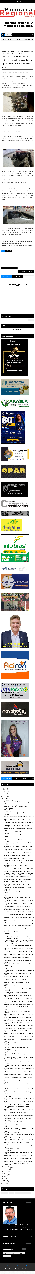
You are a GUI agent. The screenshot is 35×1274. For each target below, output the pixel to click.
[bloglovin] (15, 1268)
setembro (7, 1168)
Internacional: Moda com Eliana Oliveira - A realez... (18, 1057)
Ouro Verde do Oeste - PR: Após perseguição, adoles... (17, 964)
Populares (17, 778)
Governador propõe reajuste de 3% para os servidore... (16, 813)
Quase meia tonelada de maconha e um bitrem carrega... (18, 1018)
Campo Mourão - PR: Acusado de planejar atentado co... (19, 1135)
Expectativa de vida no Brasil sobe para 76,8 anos (18, 937)
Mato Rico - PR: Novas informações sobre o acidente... (17, 1113)
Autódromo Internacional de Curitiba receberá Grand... (17, 840)
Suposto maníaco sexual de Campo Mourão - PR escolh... (18, 1062)
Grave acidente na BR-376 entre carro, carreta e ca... (18, 1059)
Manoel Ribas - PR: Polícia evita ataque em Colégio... (16, 885)
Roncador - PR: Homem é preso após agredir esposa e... (17, 1011)
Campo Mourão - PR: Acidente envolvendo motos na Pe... (18, 1043)
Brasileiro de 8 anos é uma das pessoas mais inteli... (19, 1161)
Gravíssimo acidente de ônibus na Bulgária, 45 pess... (17, 995)
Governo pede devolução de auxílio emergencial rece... (18, 802)
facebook (17, 276)
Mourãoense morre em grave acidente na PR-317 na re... (18, 1075)
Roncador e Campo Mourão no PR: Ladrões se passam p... (17, 983)
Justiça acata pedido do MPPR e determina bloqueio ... (17, 980)
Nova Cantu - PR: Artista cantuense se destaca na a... (18, 856)
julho (5, 1171)
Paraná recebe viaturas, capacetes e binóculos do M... (18, 912)
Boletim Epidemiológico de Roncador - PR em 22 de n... (18, 1015)
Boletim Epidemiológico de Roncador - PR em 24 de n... (18, 955)
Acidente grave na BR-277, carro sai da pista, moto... (19, 1128)
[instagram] (20, 1)
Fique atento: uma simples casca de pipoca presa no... (18, 1031)
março (6, 1178)
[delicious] (32, 1268)
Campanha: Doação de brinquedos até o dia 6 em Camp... (18, 843)
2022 (4, 795)
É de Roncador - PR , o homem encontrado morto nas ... (19, 1089)
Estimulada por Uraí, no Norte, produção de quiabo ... (18, 1026)
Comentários (28, 778)
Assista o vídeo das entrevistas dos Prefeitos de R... (19, 924)
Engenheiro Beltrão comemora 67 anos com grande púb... (17, 907)
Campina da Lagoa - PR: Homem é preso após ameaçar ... (17, 1119)
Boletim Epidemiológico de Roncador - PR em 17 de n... (18, 1110)
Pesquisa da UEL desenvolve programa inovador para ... (18, 1152)
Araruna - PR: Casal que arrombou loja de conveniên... (16, 1095)
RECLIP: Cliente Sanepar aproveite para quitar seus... (17, 891)
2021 (4, 796)
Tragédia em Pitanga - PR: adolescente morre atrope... (17, 865)
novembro (7, 800)
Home (3, 50)
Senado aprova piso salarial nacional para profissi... (18, 940)
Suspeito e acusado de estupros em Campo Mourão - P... (17, 1106)
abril (5, 1176)
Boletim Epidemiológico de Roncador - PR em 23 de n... (18, 986)
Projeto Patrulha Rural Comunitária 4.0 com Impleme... (17, 932)
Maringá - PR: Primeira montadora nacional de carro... (17, 945)
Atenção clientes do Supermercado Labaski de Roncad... (17, 853)
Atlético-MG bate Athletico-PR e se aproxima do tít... (18, 1122)
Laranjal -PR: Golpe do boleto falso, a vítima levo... (18, 938)
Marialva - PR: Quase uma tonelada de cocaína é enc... (18, 1081)
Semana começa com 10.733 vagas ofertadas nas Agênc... (18, 835)
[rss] (22, 1268)
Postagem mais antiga (25, 271)
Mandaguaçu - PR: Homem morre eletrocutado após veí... (18, 952)
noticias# (8, 250)
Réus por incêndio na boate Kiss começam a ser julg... (18, 829)
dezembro (7, 798)
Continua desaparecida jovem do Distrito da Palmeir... (17, 929)
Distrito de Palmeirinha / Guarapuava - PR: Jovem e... (18, 1084)
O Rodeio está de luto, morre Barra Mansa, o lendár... (17, 977)
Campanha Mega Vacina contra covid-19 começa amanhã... (18, 1078)
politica (27, 1193)
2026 (4, 788)
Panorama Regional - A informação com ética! (18, 24)
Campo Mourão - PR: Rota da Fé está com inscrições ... (16, 992)
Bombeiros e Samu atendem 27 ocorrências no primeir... (18, 826)
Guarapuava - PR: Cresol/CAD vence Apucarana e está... (18, 1037)
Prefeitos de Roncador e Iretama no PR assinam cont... (18, 967)
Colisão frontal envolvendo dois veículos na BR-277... (18, 877)
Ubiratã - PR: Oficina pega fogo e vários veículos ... (18, 935)
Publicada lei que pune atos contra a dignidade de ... (19, 1004)
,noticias (26, 72)
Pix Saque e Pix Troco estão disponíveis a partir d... (18, 838)
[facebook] (14, 1)
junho (6, 1173)
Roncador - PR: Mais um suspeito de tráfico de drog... (17, 1143)
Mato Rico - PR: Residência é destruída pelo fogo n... (18, 915)
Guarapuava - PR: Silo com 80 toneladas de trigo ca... (18, 1155)
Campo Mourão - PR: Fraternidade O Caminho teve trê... (19, 970)
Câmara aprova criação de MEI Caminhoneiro (17, 1104)
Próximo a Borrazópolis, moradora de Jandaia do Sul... (18, 849)
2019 (4, 1182)
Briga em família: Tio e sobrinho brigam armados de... (18, 1054)
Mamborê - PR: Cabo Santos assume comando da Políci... (18, 869)
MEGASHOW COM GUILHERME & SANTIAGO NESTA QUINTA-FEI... (17, 942)
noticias (8, 50)
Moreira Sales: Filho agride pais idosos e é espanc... (18, 805)
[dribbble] (19, 1268)
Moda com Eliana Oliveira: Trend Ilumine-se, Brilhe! (18, 860)
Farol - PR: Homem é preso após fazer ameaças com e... (18, 1023)
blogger (6, 276)
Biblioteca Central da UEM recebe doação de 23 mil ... (19, 816)
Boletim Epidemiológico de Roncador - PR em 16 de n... (18, 1140)
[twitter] (17, 1)
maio (5, 1175)
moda (12, 1193)
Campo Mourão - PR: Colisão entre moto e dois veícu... (18, 904)
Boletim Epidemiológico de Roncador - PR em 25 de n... (18, 921)
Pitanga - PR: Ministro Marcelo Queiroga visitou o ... (19, 871)
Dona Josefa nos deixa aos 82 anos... (14, 858)
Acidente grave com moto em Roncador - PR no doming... (18, 989)
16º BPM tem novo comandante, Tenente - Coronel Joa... (19, 1098)
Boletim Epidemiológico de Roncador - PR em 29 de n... (18, 820)
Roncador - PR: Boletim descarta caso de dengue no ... (18, 948)
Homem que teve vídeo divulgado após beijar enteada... (17, 897)
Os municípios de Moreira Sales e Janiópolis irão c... (18, 875)
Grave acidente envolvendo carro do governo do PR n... (18, 1008)
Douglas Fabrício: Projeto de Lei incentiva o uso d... (19, 1138)
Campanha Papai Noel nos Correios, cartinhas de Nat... (18, 1065)
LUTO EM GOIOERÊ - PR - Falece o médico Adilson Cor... (17, 1149)
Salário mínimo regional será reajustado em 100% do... (18, 1146)
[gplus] (9, 1268)
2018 (4, 1183)
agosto (6, 1170)
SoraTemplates (11, 1266)
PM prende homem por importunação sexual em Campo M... (18, 810)
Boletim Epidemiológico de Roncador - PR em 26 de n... (18, 894)
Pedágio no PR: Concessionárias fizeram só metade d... (16, 958)
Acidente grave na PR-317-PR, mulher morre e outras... (17, 832)
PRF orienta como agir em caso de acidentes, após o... (19, 901)
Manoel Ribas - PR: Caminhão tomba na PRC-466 (18, 909)
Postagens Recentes (6, 778)
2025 (4, 790)
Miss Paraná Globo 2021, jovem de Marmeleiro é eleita (18, 1040)
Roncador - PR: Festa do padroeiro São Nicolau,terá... (15, 807)
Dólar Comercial (17, 329)
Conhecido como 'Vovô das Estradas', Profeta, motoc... (17, 1092)
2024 (4, 791)
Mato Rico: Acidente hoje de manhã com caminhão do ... (19, 1116)
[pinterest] (12, 1268)
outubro (6, 1166)
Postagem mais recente (9, 268)
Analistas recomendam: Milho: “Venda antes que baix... (18, 1130)
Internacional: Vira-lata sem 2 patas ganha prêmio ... (19, 1046)
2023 (4, 793)
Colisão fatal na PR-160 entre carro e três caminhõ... (19, 1028)
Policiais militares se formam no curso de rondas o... (19, 1020)
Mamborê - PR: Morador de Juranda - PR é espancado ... (16, 1163)
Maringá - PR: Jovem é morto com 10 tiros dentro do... (18, 1002)
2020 (4, 1180)
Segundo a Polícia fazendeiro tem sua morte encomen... (17, 1048)
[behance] (25, 1268)
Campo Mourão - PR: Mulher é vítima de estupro (18, 1133)
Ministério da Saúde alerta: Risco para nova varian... (18, 873)
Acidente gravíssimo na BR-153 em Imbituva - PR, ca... (18, 823)
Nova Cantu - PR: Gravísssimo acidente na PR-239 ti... (18, 846)
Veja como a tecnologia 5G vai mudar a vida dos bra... (18, 999)
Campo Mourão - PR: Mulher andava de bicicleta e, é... (19, 1068)
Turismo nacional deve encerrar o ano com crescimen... (16, 882)
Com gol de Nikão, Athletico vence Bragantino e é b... (18, 1051)
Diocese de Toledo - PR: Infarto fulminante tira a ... (18, 879)
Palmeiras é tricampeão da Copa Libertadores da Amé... (18, 862)
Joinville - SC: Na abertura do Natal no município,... (18, 1006)
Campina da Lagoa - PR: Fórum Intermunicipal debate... (17, 961)
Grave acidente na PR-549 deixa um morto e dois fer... (18, 1034)
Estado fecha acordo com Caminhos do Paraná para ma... (18, 888)
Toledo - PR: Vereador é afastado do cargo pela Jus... (17, 926)
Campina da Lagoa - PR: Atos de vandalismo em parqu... (18, 1125)
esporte (4, 1193)
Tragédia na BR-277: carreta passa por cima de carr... (17, 973)
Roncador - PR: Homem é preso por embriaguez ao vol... (18, 1072)
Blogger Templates (22, 1266)
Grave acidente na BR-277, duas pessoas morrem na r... (18, 1159)
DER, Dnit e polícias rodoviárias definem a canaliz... (18, 1087)
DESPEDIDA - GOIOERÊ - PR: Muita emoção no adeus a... (18, 1102)
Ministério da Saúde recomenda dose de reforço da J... (19, 918)
